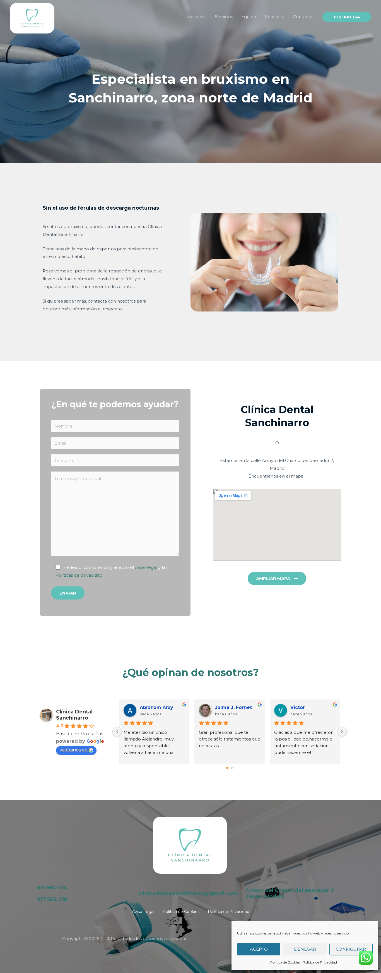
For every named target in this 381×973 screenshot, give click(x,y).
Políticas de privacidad (78, 575)
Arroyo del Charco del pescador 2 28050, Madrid (289, 893)
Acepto (259, 949)
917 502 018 (52, 899)
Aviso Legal (143, 911)
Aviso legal (146, 567)
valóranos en (73, 749)
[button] (346, 17)
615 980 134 (52, 888)
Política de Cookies (285, 962)
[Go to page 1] (232, 768)
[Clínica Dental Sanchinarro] (32, 17)
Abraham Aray (156, 707)
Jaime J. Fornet (233, 707)
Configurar (351, 949)
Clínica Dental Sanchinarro (74, 715)
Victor (297, 707)
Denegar (305, 949)
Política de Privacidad (320, 962)
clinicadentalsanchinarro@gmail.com (188, 893)
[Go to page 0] (227, 768)
